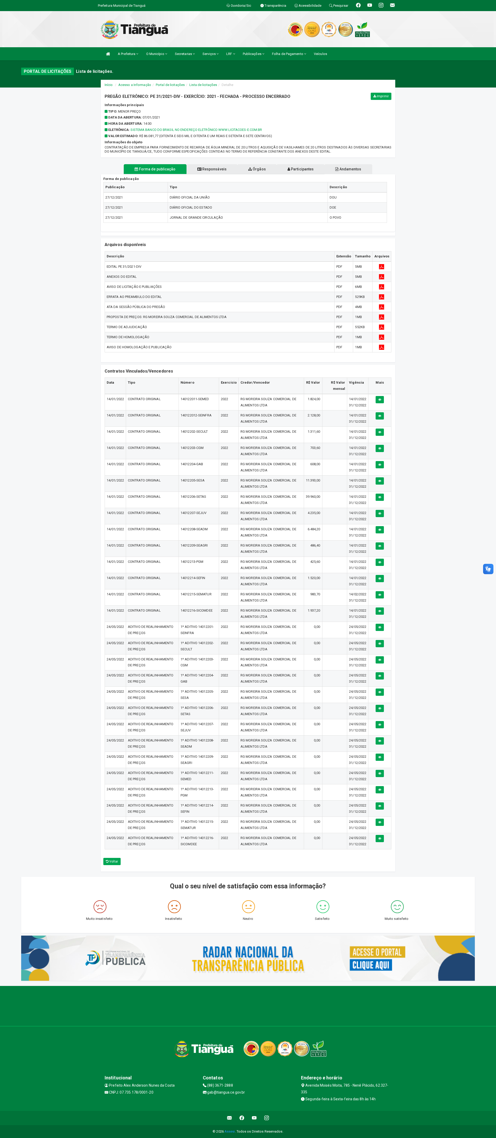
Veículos (320, 54)
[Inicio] (108, 53)
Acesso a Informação (134, 85)
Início (109, 85)
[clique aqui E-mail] (229, 1118)
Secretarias (184, 54)
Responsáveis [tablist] (214, 169)
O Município (155, 54)
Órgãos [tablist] (259, 169)
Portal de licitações (170, 85)
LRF (229, 54)
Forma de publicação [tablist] (157, 169)
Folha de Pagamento (288, 54)
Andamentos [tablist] (349, 169)
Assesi (229, 1131)
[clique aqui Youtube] (254, 1118)
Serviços (209, 54)
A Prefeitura (127, 54)
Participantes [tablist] (302, 169)
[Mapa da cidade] (248, 1005)
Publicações (252, 54)
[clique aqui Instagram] (266, 1118)
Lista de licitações (203, 85)
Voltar (113, 861)
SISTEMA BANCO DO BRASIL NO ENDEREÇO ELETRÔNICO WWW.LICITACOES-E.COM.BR (196, 130)
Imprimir (382, 96)
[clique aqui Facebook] (241, 1118)
